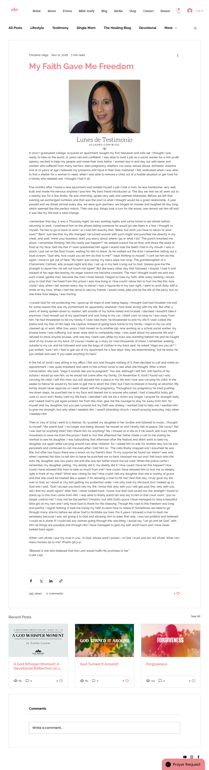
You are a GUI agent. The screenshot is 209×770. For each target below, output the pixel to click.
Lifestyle (37, 28)
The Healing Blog (117, 28)
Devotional (147, 28)
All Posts (15, 28)
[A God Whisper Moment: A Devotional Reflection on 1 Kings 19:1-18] (38, 640)
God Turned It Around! (99, 664)
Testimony (60, 28)
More (169, 28)
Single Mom (86, 28)
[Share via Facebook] (31, 581)
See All (195, 616)
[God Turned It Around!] (104, 640)
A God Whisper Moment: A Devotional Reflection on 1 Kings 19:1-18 (37, 666)
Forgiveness (156, 664)
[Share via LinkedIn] (51, 581)
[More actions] (177, 55)
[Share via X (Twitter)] (41, 581)
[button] (51, 11)
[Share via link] (61, 581)
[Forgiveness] (170, 640)
